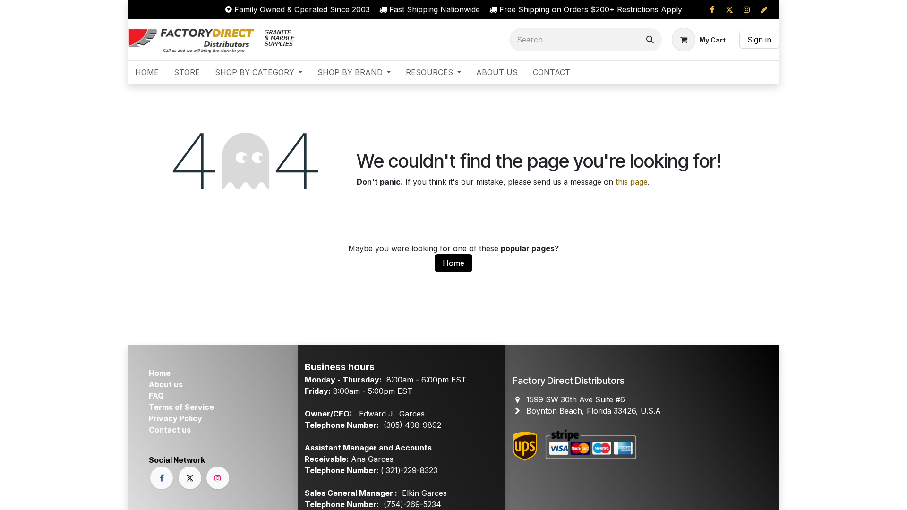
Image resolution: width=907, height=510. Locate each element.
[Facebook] (711, 9)
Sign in (759, 39)
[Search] (650, 39)
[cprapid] (764, 9)
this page (632, 182)
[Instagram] (746, 9)
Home (453, 263)
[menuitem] (147, 72)
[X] (729, 9)
